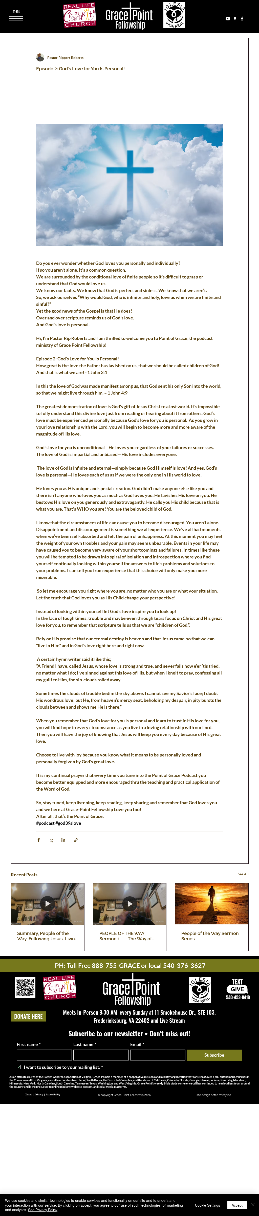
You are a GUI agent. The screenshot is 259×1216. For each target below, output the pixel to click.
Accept (237, 1205)
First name (29, 1044)
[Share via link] (75, 840)
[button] (16, 11)
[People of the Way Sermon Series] (211, 903)
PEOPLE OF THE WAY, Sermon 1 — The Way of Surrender (125, 936)
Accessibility (53, 1094)
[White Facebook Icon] (242, 18)
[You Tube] (228, 18)
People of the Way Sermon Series (210, 936)
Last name (84, 1044)
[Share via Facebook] (38, 840)
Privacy (39, 1094)
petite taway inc (221, 1095)
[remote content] (130, 103)
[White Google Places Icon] (235, 18)
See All (243, 874)
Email (137, 1044)
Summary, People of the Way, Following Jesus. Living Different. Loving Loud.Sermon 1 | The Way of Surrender (47, 936)
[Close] (253, 1205)
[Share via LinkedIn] (63, 840)
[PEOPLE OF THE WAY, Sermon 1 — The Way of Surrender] (129, 903)
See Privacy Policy (42, 1209)
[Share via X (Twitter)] (51, 840)
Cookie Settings (207, 1205)
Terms (28, 1094)
